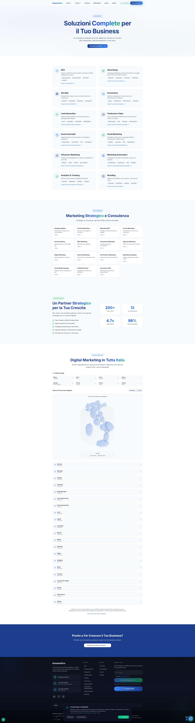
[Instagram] (63, 696)
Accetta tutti (124, 717)
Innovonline (57, 3)
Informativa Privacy (125, 676)
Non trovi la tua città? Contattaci (96, 613)
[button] (88, 406)
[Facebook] (59, 696)
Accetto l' (122, 676)
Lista (140, 390)
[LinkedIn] (54, 696)
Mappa (133, 390)
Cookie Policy (88, 713)
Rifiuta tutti (70, 717)
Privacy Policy (80, 713)
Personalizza (82, 717)
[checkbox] (114, 676)
